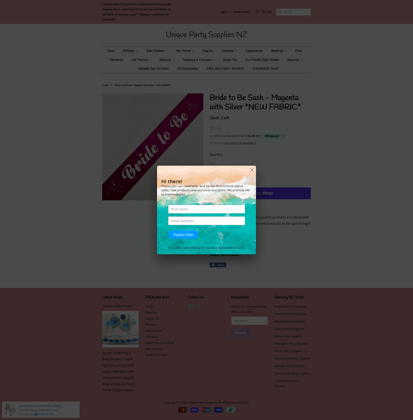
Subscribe (183, 234)
